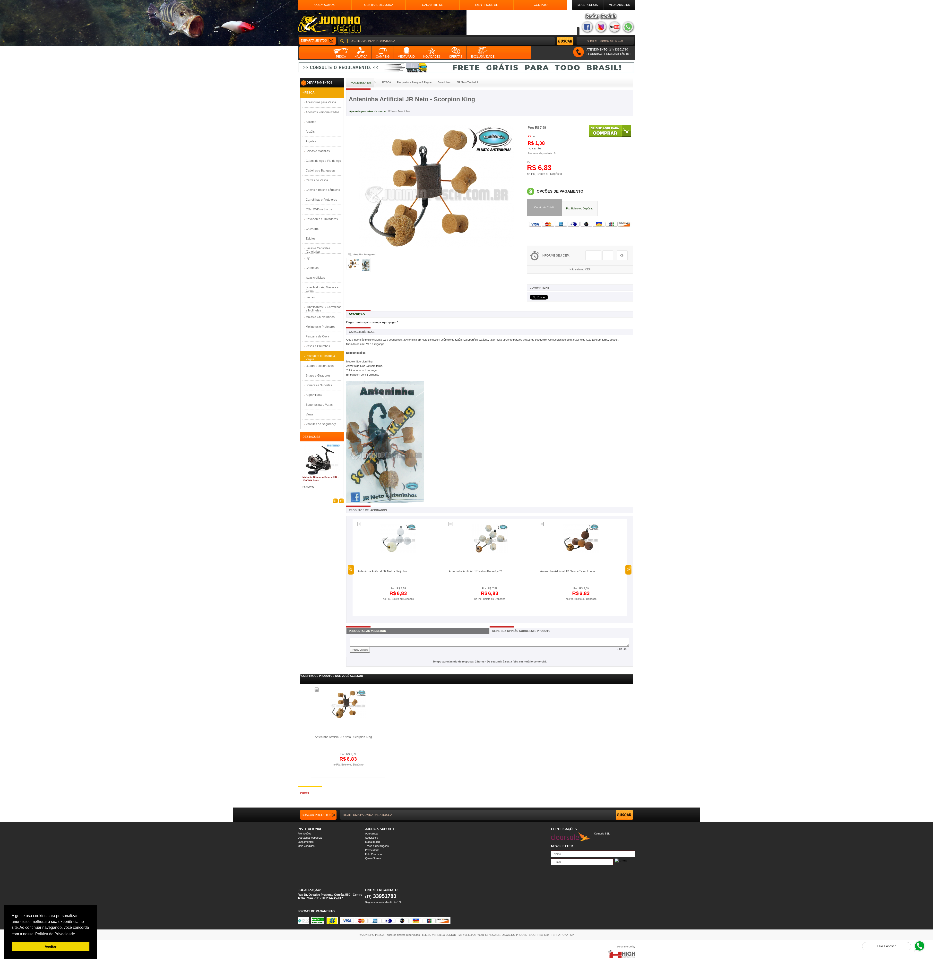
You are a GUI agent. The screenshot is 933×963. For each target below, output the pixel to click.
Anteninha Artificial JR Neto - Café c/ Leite (567, 571)
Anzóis (310, 131)
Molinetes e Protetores (320, 326)
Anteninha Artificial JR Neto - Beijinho (382, 571)
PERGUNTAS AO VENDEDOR (367, 630)
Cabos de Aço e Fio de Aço (323, 161)
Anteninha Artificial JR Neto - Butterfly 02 (475, 571)
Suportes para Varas (319, 404)
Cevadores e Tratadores (322, 219)
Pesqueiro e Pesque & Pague (320, 357)
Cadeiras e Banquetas (320, 170)
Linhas (310, 297)
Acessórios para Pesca (321, 102)
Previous (351, 570)
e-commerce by (626, 946)
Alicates (311, 122)
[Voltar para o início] (329, 22)
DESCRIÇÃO (357, 314)
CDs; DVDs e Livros (319, 209)
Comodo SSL (602, 833)
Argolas (311, 141)
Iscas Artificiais (315, 277)
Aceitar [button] (50, 946)
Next (628, 570)
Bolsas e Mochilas (318, 151)
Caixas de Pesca (317, 180)
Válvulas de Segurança (321, 424)
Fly (308, 258)
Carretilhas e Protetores (321, 199)
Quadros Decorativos (320, 366)
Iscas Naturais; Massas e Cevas (322, 289)
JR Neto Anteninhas (399, 111)
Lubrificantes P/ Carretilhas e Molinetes (323, 308)
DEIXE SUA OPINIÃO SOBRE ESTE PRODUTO (521, 630)
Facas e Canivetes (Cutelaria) (318, 250)
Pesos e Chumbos (318, 346)
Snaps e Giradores (318, 375)
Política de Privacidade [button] (55, 934)
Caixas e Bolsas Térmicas (323, 190)
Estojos (310, 238)
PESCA (309, 92)
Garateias (312, 268)
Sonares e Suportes (319, 385)
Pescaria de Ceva (317, 336)
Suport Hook (314, 395)
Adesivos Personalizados (322, 112)
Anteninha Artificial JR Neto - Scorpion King (343, 737)
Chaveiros (312, 229)
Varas (309, 414)
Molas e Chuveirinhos (320, 317)
